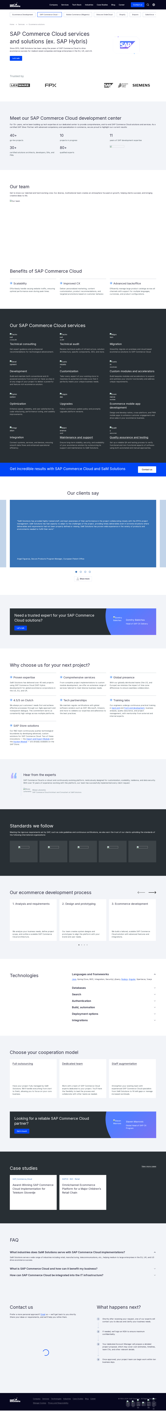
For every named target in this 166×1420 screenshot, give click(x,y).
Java (74, 979)
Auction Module (20, 741)
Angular (132, 979)
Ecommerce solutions (37, 24)
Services (21, 24)
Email (43, 1314)
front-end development (134, 708)
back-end (116, 708)
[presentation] (141, 892)
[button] (76, 572)
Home (12, 24)
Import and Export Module (38, 739)
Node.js (124, 979)
